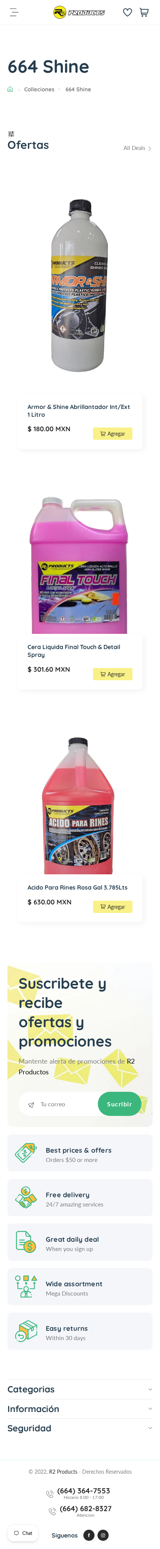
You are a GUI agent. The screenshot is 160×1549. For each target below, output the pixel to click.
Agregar (116, 433)
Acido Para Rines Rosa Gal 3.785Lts (78, 887)
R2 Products (64, 1471)
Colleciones (39, 89)
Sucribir (119, 1103)
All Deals (135, 147)
